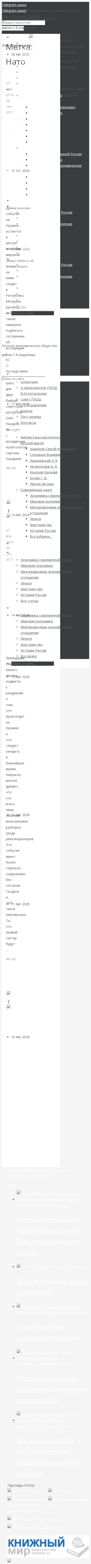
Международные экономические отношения (19, 594)
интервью (14, 118)
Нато (10, 130)
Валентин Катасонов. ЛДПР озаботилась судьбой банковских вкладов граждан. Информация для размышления (32, 745)
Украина (12, 141)
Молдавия (14, 124)
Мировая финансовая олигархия (43, 1426)
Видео (12, 1184)
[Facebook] (8, 511)
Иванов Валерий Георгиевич (15, 970)
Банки (34, 677)
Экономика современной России (43, 1205)
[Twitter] (13, 518)
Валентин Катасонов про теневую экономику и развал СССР (52, 1389)
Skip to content (13, 364)
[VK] (9, 504)
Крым (11, 565)
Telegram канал (14, 5)
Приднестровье (18, 135)
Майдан (12, 571)
